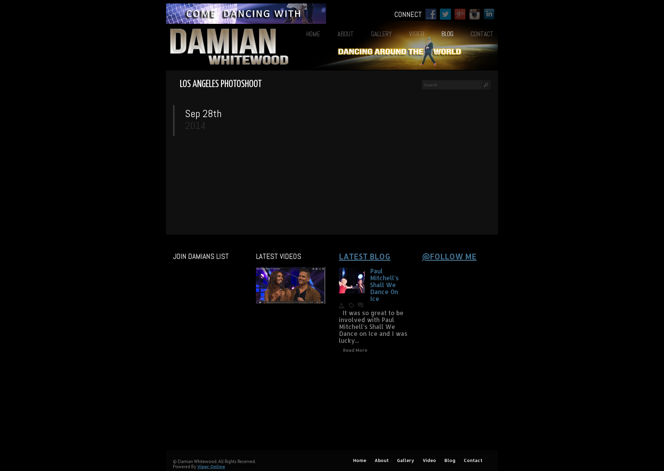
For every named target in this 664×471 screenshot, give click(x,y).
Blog (447, 34)
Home (313, 34)
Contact (482, 34)
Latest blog (364, 256)
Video (416, 34)
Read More (355, 350)
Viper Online (211, 466)
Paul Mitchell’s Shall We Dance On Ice (384, 284)
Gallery (381, 34)
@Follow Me (449, 256)
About (346, 34)
